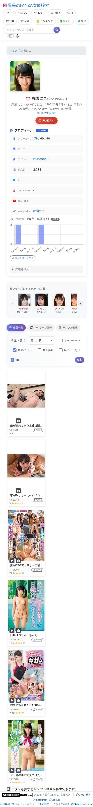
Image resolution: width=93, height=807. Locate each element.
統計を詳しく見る (24, 258)
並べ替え (19, 340)
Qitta (81, 794)
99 (25, 12)
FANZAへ (48, 120)
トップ (13, 50)
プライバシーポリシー (24, 804)
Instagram (41, 799)
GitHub (55, 799)
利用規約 (5, 804)
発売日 (67, 21)
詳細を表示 (22, 269)
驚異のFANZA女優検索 (28, 5)
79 (36, 138)
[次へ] (80, 303)
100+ (41, 12)
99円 (39, 430)
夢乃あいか (42, 312)
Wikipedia (49, 113)
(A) (62, 308)
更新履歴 (44, 804)
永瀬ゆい (59, 312)
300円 (39, 569)
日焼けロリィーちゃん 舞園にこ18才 (32, 635)
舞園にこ (39, 211)
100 (11, 21)
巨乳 (26, 21)
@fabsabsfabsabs (81, 804)
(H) (44, 308)
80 (23, 308)
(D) (27, 308)
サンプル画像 (70, 327)
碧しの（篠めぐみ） (24, 312)
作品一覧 (17, 327)
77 (58, 308)
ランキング (46, 21)
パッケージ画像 (43, 327)
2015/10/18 (40, 159)
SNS (83, 21)
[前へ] (12, 303)
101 (56, 12)
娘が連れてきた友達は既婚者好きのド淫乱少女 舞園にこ (44, 425)
